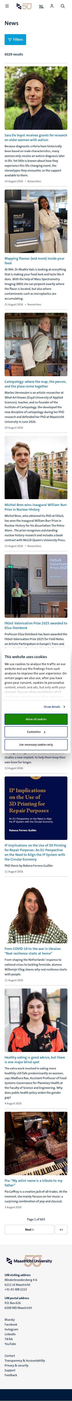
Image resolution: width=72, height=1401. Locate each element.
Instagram (11, 1329)
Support (10, 1370)
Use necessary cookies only (36, 745)
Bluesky (10, 1320)
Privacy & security (16, 1365)
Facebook (11, 1324)
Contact (10, 1356)
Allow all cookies (36, 719)
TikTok (9, 1339)
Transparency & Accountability (25, 1361)
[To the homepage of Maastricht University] (24, 6)
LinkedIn (10, 1334)
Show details (52, 707)
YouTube (10, 1344)
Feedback (11, 1375)
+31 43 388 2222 (16, 1289)
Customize (34, 732)
